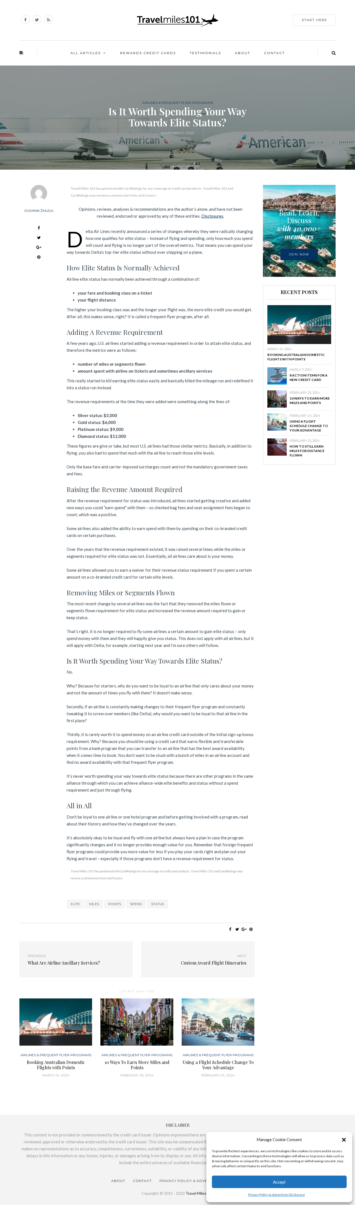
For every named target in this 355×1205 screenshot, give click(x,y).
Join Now (299, 254)
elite (75, 904)
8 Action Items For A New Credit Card (309, 377)
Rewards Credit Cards (148, 53)
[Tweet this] (39, 238)
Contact (274, 53)
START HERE (314, 20)
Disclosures (212, 216)
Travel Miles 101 (200, 1193)
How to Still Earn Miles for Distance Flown (307, 450)
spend (136, 904)
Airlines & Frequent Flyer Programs (177, 102)
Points (114, 904)
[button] (344, 1140)
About (242, 53)
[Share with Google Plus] (39, 248)
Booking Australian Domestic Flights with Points (56, 1064)
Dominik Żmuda (39, 211)
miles (94, 904)
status (157, 904)
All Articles (85, 53)
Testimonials (205, 53)
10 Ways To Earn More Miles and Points (137, 1064)
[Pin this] (39, 257)
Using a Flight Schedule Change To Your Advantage (218, 1064)
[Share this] (39, 228)
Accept (279, 1181)
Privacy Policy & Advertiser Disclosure (276, 1195)
